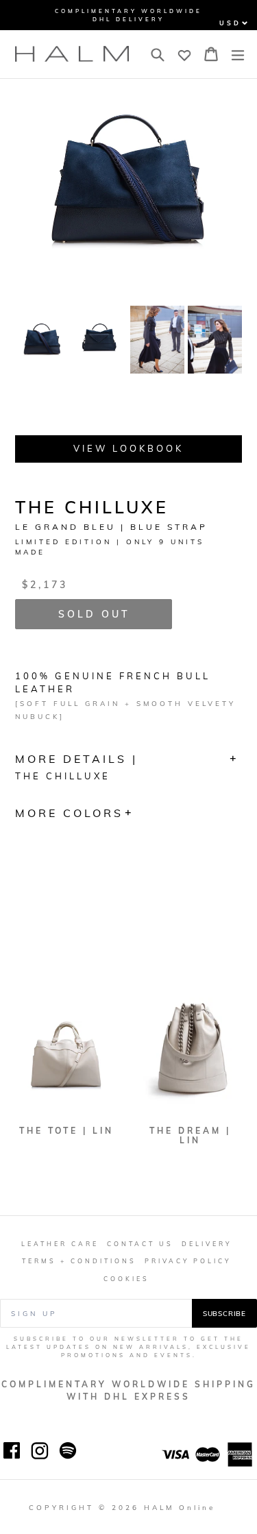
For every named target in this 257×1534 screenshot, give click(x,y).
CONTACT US (140, 1243)
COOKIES (126, 1278)
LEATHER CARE (60, 1243)
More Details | (76, 766)
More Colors (69, 813)
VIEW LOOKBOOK (128, 448)
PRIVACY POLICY (188, 1261)
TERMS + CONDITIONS (79, 1261)
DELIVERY (207, 1243)
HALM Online (179, 1507)
